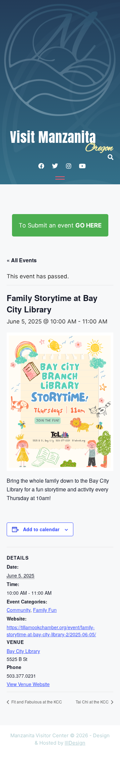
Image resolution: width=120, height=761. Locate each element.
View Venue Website (28, 684)
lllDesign (75, 743)
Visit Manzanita (53, 137)
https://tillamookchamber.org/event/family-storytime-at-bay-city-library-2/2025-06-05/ (51, 631)
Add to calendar (41, 529)
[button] (114, 157)
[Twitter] (55, 166)
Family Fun (45, 609)
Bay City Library (23, 651)
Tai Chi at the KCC (93, 701)
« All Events (22, 260)
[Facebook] (41, 166)
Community (18, 609)
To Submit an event (60, 225)
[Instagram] (69, 166)
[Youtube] (82, 166)
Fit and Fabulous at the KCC (36, 701)
